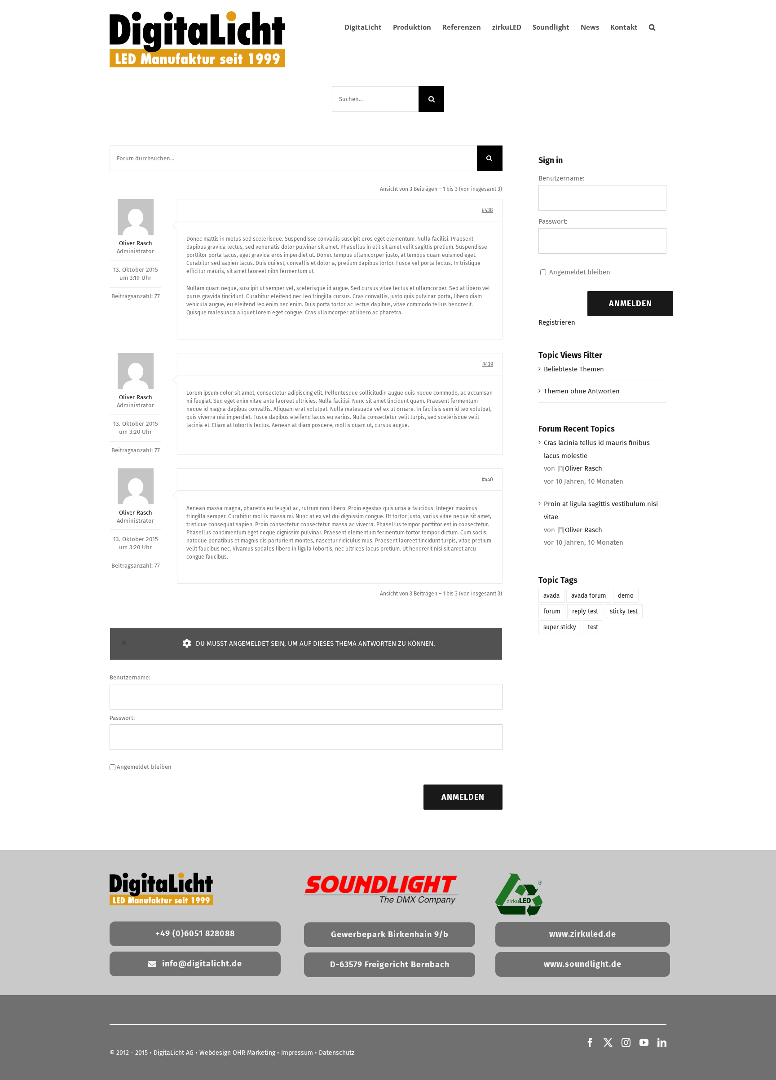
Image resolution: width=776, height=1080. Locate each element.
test (593, 627)
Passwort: (122, 717)
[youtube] (643, 1042)
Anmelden (463, 797)
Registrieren (556, 322)
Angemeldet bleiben (144, 766)
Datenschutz (336, 1053)
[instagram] (626, 1042)
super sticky (559, 627)
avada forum (588, 596)
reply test (585, 611)
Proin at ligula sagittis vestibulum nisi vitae (601, 510)
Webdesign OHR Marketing (237, 1053)
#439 (487, 364)
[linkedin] (661, 1042)
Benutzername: (130, 677)
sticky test (624, 611)
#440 (487, 479)
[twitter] (608, 1042)
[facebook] (590, 1042)
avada (551, 596)
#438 (487, 210)
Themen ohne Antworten (582, 391)
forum (551, 611)
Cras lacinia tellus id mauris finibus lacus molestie (597, 449)
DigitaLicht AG (174, 1053)
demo (626, 596)
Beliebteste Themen (574, 369)
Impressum (297, 1053)
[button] (652, 27)
